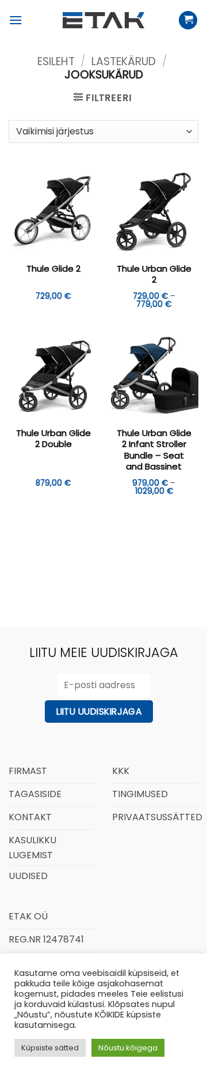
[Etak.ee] (103, 20)
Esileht (56, 61)
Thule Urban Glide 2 (154, 274)
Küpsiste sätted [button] (50, 1047)
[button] (15, 20)
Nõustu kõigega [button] (128, 1047)
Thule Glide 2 (53, 269)
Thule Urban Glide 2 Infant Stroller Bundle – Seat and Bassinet (154, 449)
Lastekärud (123, 61)
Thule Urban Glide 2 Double (53, 438)
